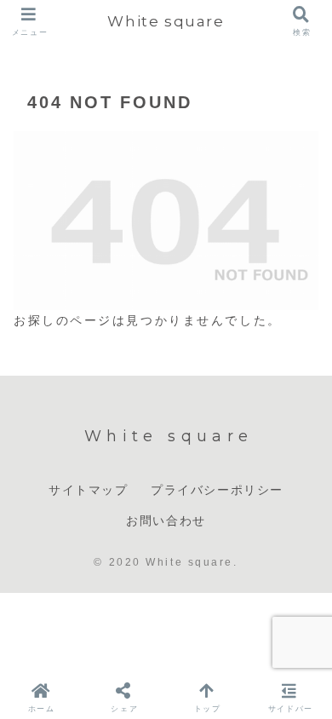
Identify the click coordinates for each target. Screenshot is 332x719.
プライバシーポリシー (217, 490)
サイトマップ (89, 490)
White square (165, 21)
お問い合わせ (166, 520)
